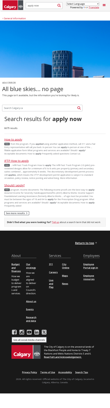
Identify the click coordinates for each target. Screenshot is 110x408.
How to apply (13, 139)
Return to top (84, 243)
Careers (53, 272)
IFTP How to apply (16, 161)
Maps (65, 275)
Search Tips (81, 372)
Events (30, 309)
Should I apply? (14, 185)
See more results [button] (15, 213)
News (65, 283)
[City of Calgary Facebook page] (14, 332)
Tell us (55, 222)
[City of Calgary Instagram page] (22, 332)
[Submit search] (59, 5)
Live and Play (51, 284)
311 (51, 264)
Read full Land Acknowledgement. (63, 357)
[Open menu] (104, 5)
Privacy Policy (29, 372)
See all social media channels (29, 339)
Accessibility (65, 372)
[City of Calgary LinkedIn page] (37, 332)
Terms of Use (47, 372)
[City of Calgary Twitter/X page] (44, 332)
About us (31, 301)
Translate (94, 7)
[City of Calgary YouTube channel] (29, 332)
